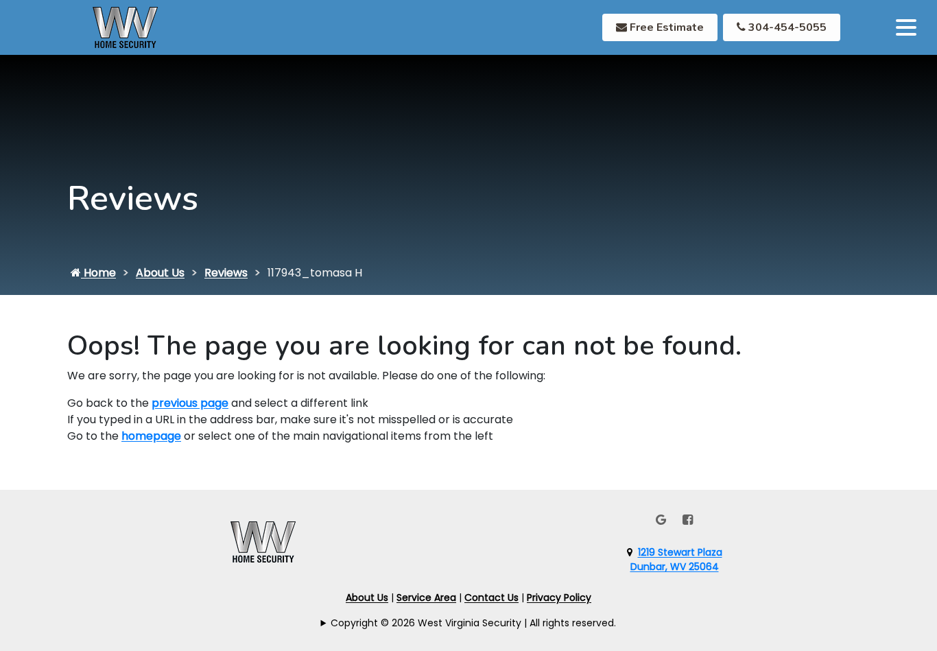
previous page (190, 403)
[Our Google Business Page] (661, 519)
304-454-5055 (786, 27)
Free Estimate (665, 27)
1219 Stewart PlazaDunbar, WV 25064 (676, 559)
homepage (151, 436)
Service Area (426, 597)
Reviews (226, 273)
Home (98, 273)
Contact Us (491, 597)
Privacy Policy (559, 597)
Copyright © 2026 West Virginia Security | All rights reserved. (473, 623)
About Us (160, 273)
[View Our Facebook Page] (688, 519)
